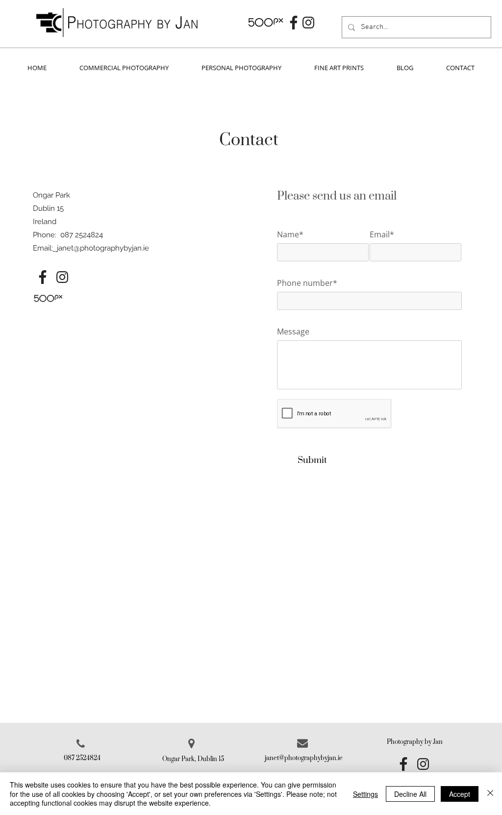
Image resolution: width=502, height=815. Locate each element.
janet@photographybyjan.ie (103, 248)
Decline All (410, 794)
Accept (459, 794)
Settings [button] (365, 794)
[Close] (490, 793)
